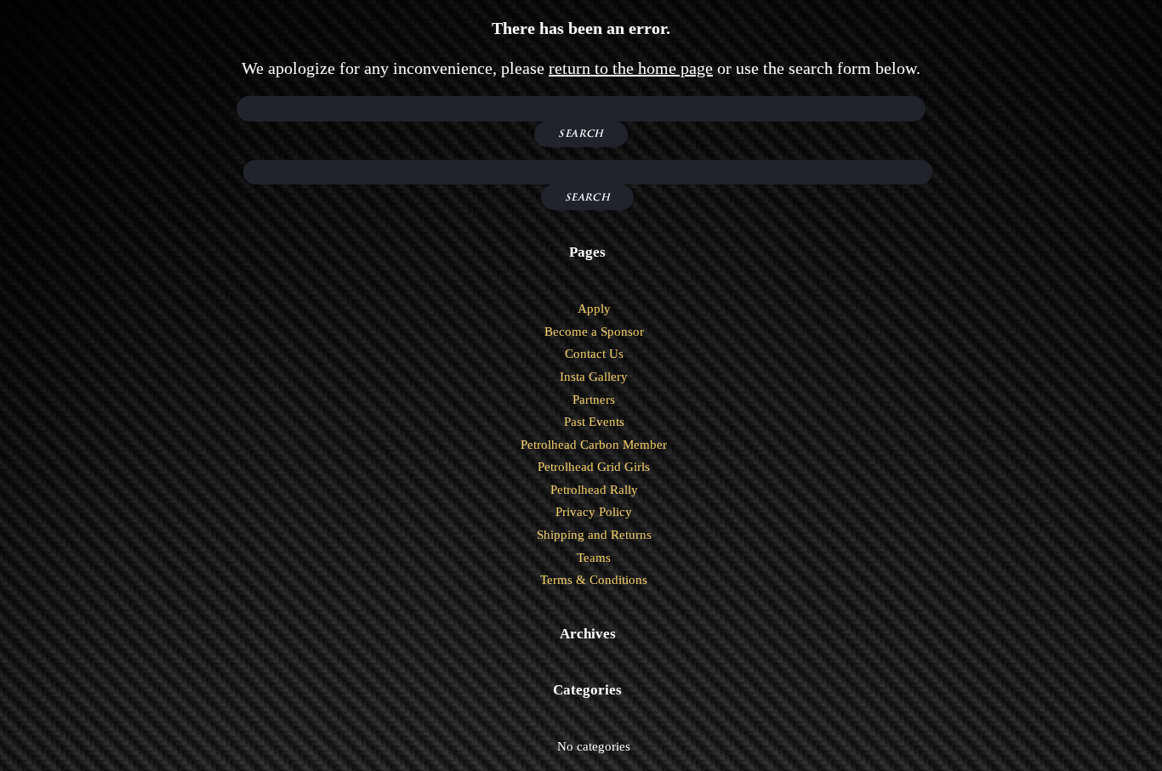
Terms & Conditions (593, 580)
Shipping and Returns (594, 534)
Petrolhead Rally (594, 489)
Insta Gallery (594, 376)
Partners (593, 399)
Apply (594, 308)
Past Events (594, 421)
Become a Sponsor (594, 331)
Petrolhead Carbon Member (594, 444)
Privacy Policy (593, 512)
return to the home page (631, 68)
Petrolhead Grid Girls (594, 466)
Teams (594, 557)
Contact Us (594, 353)
